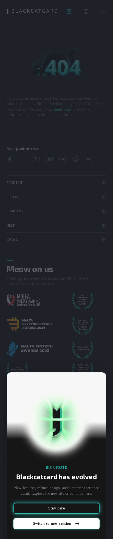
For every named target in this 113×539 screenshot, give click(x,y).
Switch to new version (52, 523)
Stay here (56, 508)
